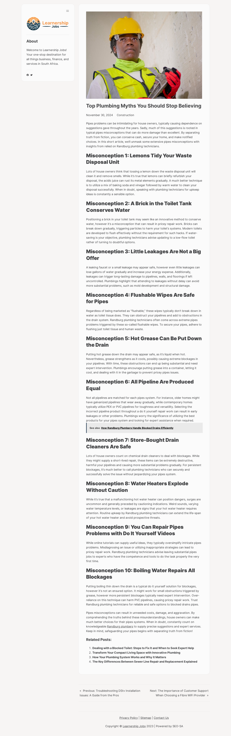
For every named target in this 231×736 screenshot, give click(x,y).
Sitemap (145, 717)
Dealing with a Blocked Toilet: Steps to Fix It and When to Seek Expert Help (143, 648)
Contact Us (161, 717)
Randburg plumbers (120, 626)
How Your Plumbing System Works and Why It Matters (129, 657)
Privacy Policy (128, 717)
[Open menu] (67, 11)
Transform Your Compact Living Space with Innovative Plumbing (136, 652)
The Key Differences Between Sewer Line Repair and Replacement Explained (144, 661)
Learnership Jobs (134, 726)
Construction (125, 115)
